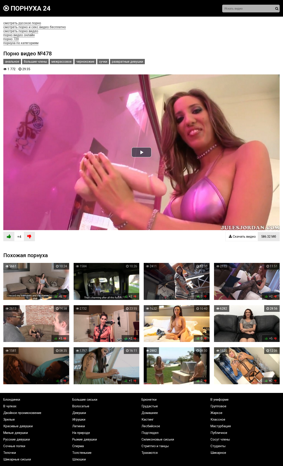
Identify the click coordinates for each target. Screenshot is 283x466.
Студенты (218, 446)
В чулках (9, 406)
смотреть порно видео (20, 31)
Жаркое (216, 413)
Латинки (78, 426)
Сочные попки (14, 446)
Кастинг (148, 419)
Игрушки (78, 419)
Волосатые (80, 406)
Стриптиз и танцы (155, 446)
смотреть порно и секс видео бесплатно (34, 27)
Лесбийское (151, 426)
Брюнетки (149, 400)
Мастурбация (220, 426)
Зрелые (9, 419)
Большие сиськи (84, 400)
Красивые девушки (18, 426)
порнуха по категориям (20, 43)
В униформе (219, 400)
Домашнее (150, 413)
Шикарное (218, 453)
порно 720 (11, 39)
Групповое (218, 406)
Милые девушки (15, 433)
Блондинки (11, 400)
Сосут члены (220, 439)
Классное (217, 419)
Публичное (218, 433)
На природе (81, 433)
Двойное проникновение (22, 413)
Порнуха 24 (29, 8)
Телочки (9, 453)
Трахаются (150, 453)
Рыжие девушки (84, 439)
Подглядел (150, 433)
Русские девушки (16, 439)
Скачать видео (254, 237)
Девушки (79, 413)
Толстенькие (82, 453)
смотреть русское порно (22, 23)
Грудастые (150, 406)
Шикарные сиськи (17, 459)
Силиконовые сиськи (158, 439)
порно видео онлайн (19, 35)
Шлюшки (79, 459)
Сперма (78, 446)
